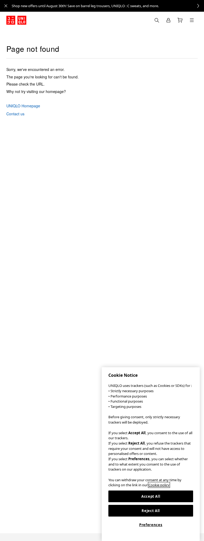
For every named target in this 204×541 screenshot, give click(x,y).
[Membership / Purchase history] (168, 20)
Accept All (150, 496)
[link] (108, 6)
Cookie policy (158, 485)
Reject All (151, 510)
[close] (6, 6)
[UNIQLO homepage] (16, 20)
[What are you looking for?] (157, 20)
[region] (151, 454)
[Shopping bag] (180, 20)
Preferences (150, 524)
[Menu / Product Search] (192, 20)
